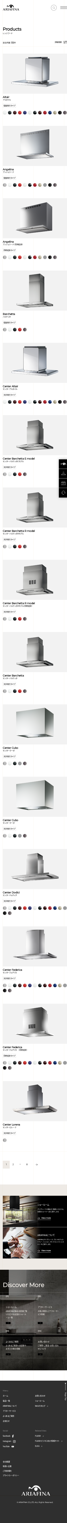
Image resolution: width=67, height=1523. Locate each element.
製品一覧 (6, 1400)
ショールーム (39, 1400)
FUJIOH (38, 1435)
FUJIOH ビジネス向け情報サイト (47, 1440)
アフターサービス (9, 1410)
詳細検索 (58, 42)
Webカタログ (40, 1405)
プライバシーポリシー (11, 1475)
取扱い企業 (7, 1466)
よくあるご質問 (8, 1416)
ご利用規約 (7, 1470)
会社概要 (6, 1461)
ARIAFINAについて (10, 1405)
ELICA (37, 1446)
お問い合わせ (40, 1395)
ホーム (5, 1395)
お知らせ (6, 1421)
